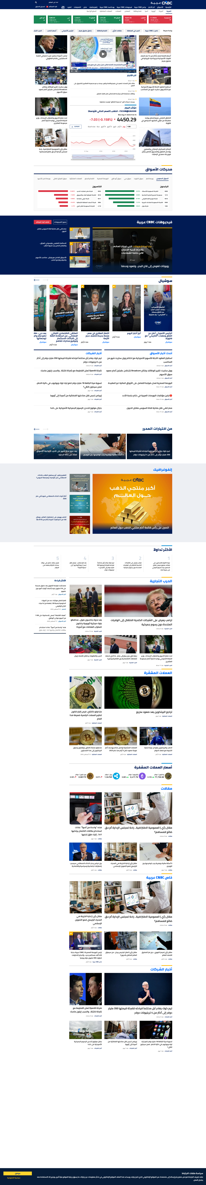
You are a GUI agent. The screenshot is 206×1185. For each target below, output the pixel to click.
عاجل (85, 7)
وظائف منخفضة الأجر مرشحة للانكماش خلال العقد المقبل (116, 94)
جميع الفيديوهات (60, 222)
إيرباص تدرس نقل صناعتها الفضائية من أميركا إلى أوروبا (76, 395)
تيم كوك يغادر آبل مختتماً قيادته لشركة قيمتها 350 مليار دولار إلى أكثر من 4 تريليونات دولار (69, 360)
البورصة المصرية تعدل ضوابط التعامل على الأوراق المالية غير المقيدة (140, 383)
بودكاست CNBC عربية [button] (107, 7)
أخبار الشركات (94, 353)
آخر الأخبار (151, 7)
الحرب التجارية (161, 581)
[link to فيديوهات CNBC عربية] (132, 250)
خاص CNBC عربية (159, 877)
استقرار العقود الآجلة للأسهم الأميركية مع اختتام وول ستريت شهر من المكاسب (156, 88)
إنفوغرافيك (93, 7)
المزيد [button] (69, 7)
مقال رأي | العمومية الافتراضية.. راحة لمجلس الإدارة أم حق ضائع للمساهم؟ (53, 150)
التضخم (64, 609)
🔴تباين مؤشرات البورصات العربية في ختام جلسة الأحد (147, 395)
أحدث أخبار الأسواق (161, 353)
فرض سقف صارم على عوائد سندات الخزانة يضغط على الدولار (50, 565)
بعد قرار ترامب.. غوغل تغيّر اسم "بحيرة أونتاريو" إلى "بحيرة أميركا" (78, 565)
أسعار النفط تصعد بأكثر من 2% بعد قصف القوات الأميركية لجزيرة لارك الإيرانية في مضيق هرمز (155, 58)
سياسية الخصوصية (13, 1177)
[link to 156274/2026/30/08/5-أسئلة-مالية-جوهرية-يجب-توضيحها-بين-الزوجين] (156, 852)
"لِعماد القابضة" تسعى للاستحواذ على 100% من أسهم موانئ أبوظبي (50, 617)
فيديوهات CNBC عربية (124, 7)
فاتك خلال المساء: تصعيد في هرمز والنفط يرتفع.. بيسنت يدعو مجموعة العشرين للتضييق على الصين (104, 84)
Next (37, 280)
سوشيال (168, 342)
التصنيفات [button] (77, 7)
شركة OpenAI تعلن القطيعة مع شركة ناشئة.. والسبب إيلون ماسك (71, 370)
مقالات (166, 788)
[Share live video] (72, 38)
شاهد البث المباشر (42, 222)
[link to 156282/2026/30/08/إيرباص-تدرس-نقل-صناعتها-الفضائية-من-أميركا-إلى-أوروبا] (120, 1030)
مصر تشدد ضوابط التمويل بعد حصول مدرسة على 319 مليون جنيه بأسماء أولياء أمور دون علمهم (50, 588)
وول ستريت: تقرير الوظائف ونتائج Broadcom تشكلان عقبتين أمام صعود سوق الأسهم (53, 89)
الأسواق (160, 7)
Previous (46, 280)
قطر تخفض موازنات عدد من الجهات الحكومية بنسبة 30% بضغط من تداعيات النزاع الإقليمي (52, 603)
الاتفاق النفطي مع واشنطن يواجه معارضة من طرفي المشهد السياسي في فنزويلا (156, 120)
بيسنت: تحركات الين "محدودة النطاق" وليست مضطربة (117, 102)
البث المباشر (53, 6)
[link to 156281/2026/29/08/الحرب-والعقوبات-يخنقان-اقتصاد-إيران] (85, 644)
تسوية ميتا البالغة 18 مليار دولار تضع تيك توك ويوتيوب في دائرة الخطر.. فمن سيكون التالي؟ (69, 385)
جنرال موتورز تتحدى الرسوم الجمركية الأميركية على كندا (76, 408)
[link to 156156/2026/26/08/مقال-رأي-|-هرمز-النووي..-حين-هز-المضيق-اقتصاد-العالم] (156, 941)
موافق (17, 1173)
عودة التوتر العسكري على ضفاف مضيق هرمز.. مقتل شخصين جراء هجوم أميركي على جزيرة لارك (161, 566)
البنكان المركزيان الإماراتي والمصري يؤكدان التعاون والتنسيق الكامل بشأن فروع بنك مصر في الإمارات (156, 151)
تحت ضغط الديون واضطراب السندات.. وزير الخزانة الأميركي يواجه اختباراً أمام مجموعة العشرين (51, 120)
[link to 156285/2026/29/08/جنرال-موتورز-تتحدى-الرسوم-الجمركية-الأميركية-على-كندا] (85, 1030)
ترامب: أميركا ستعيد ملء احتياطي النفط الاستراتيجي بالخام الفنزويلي (51, 57)
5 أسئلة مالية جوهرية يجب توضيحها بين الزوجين (103, 454)
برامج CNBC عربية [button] (140, 7)
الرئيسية (168, 7)
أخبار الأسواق (168, 365)
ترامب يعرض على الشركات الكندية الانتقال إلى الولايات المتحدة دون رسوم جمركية (132, 565)
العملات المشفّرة (158, 673)
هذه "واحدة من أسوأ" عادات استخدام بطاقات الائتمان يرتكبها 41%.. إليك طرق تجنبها (52, 630)
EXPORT (77, 126)
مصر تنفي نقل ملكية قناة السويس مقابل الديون (149, 408)
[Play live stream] (103, 54)
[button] (161, 3)
